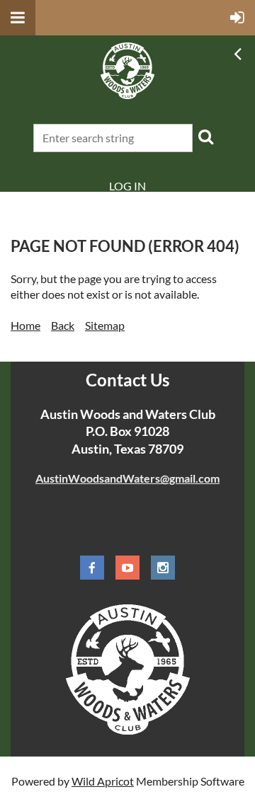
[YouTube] (127, 568)
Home (25, 325)
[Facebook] (92, 568)
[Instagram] (163, 568)
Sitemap (105, 325)
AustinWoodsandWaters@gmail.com (127, 478)
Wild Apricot (103, 781)
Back (62, 325)
